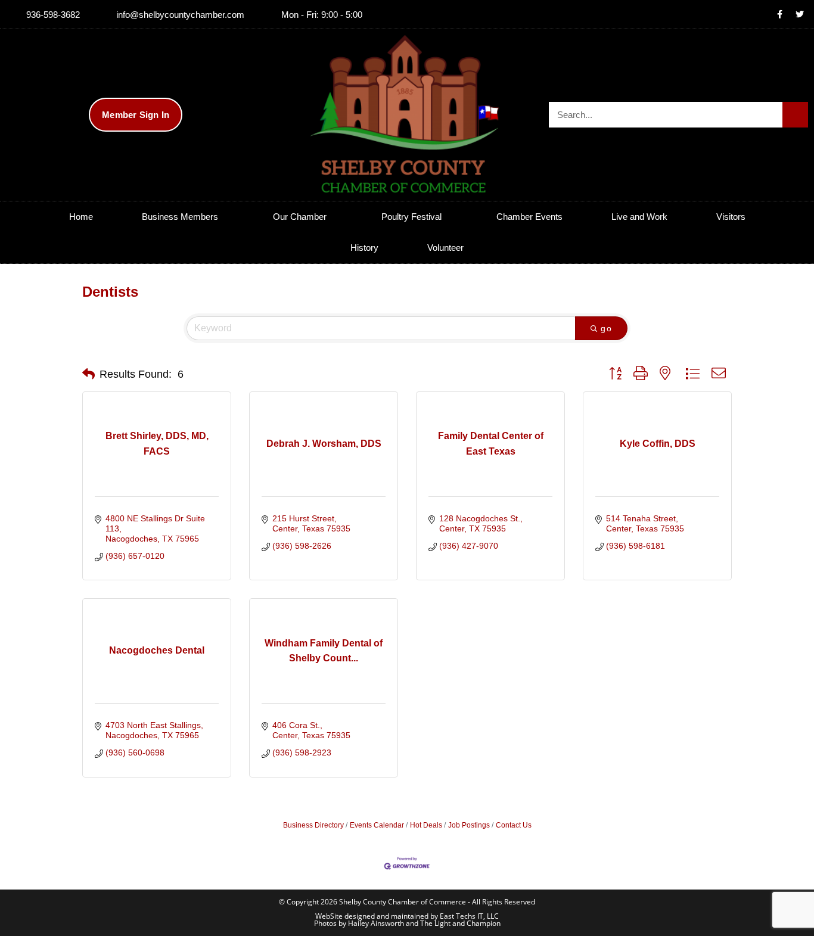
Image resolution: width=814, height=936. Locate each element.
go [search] (606, 328)
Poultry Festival (411, 217)
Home (81, 217)
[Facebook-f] (780, 14)
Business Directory (313, 825)
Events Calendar (377, 825)
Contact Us (514, 825)
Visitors (730, 217)
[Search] (795, 115)
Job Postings (469, 825)
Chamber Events (529, 217)
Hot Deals (426, 825)
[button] (88, 374)
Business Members (180, 217)
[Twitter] (799, 14)
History (364, 247)
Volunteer (445, 247)
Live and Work (639, 217)
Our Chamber (300, 217)
